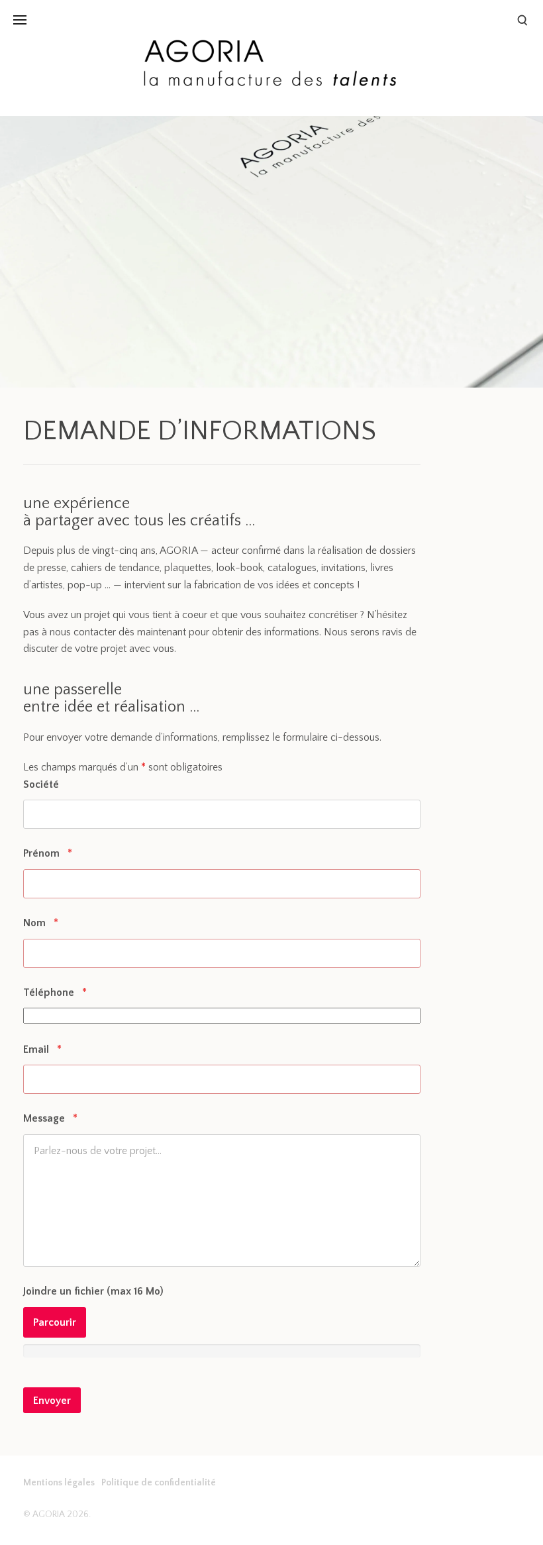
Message (50, 1118)
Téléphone (55, 992)
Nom (40, 923)
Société (41, 784)
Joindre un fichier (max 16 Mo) (93, 1291)
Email (42, 1049)
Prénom (47, 853)
